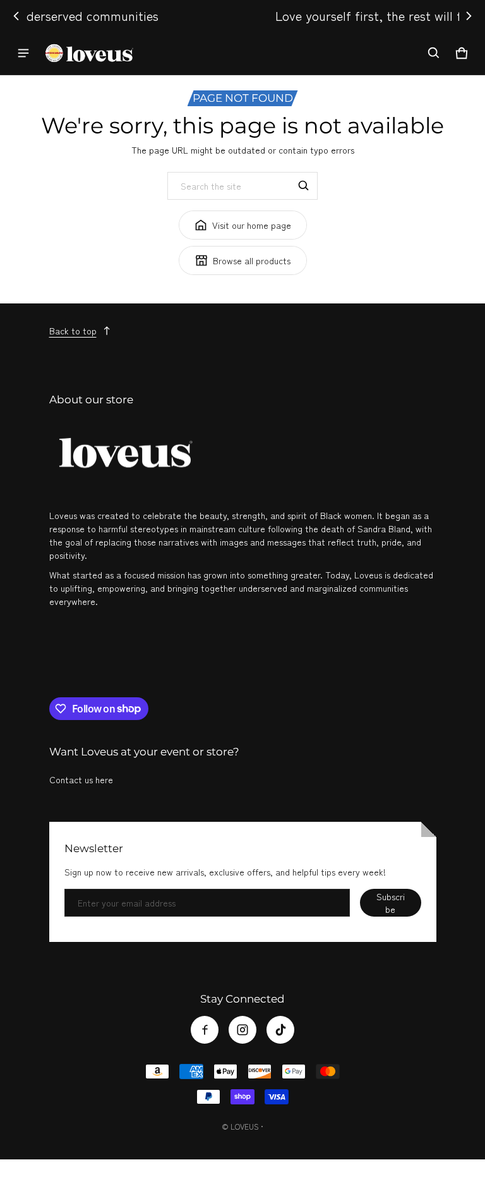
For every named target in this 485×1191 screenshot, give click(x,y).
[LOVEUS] (89, 53)
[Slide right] (469, 15)
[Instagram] (242, 1030)
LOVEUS (245, 1126)
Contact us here (81, 779)
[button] (434, 53)
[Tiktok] (280, 1030)
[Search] (304, 186)
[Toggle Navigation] (23, 53)
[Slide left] (16, 15)
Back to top (73, 330)
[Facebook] (205, 1030)
